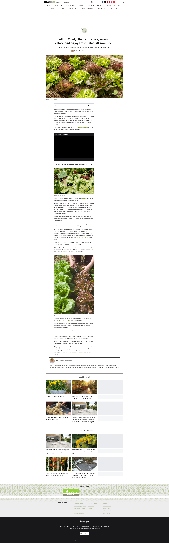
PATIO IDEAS (61, 8)
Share (57, 105)
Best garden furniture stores (109, 510)
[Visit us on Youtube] (109, 2)
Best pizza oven (106, 508)
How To (56, 5)
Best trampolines (106, 513)
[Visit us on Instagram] (112, 2)
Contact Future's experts (72, 526)
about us (62, 526)
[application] (74, 147)
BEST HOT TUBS (101, 8)
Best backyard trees (78, 510)
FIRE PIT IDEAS (113, 8)
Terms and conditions (86, 526)
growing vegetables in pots (77, 352)
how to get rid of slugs (64, 320)
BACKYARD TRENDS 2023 (87, 8)
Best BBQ (105, 503)
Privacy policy (96, 526)
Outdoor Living (70, 5)
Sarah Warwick (79, 50)
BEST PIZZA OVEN (73, 8)
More (119, 5)
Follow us (91, 105)
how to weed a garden (82, 237)
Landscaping (90, 5)
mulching (65, 251)
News (50, 5)
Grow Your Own (111, 5)
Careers (72, 528)
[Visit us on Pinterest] (107, 2)
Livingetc (90, 508)
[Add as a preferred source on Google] (84, 533)
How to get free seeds (79, 513)
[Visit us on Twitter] (105, 2)
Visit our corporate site (102, 538)
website (84, 198)
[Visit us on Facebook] (103, 2)
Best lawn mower (107, 506)
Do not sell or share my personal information (87, 528)
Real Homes (91, 506)
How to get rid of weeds (79, 508)
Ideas (62, 5)
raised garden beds (83, 127)
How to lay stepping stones (80, 506)
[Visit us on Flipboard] (114, 2)
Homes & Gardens (92, 503)
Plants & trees (100, 5)
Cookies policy (105, 526)
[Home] (47, 5)
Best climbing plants (78, 503)
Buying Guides (80, 5)
